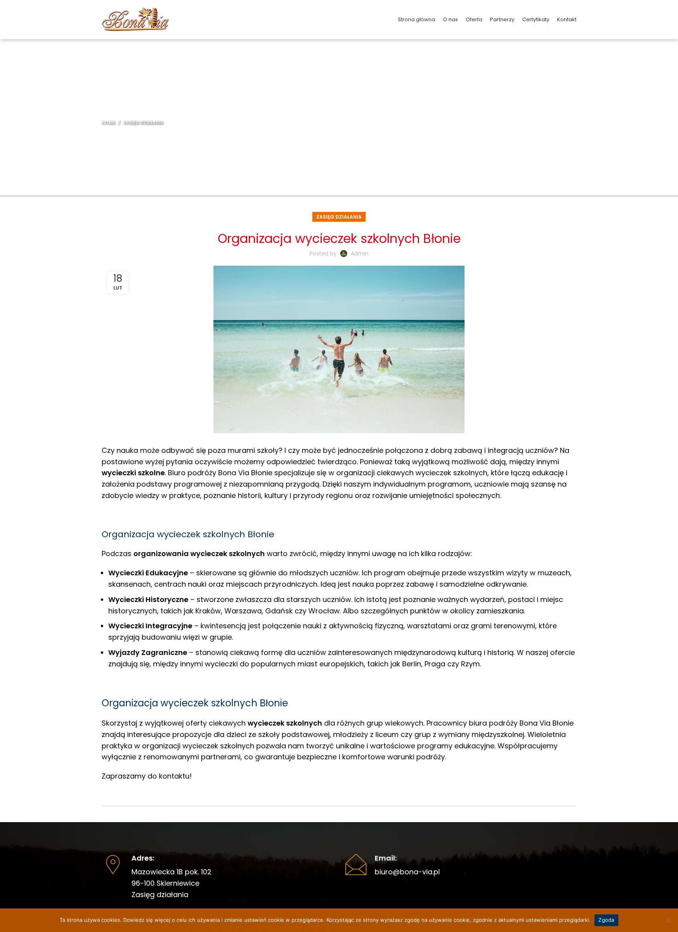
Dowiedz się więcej (146, 920)
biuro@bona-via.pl (407, 872)
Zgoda (606, 920)
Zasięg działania (143, 122)
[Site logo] (135, 19)
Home (108, 122)
